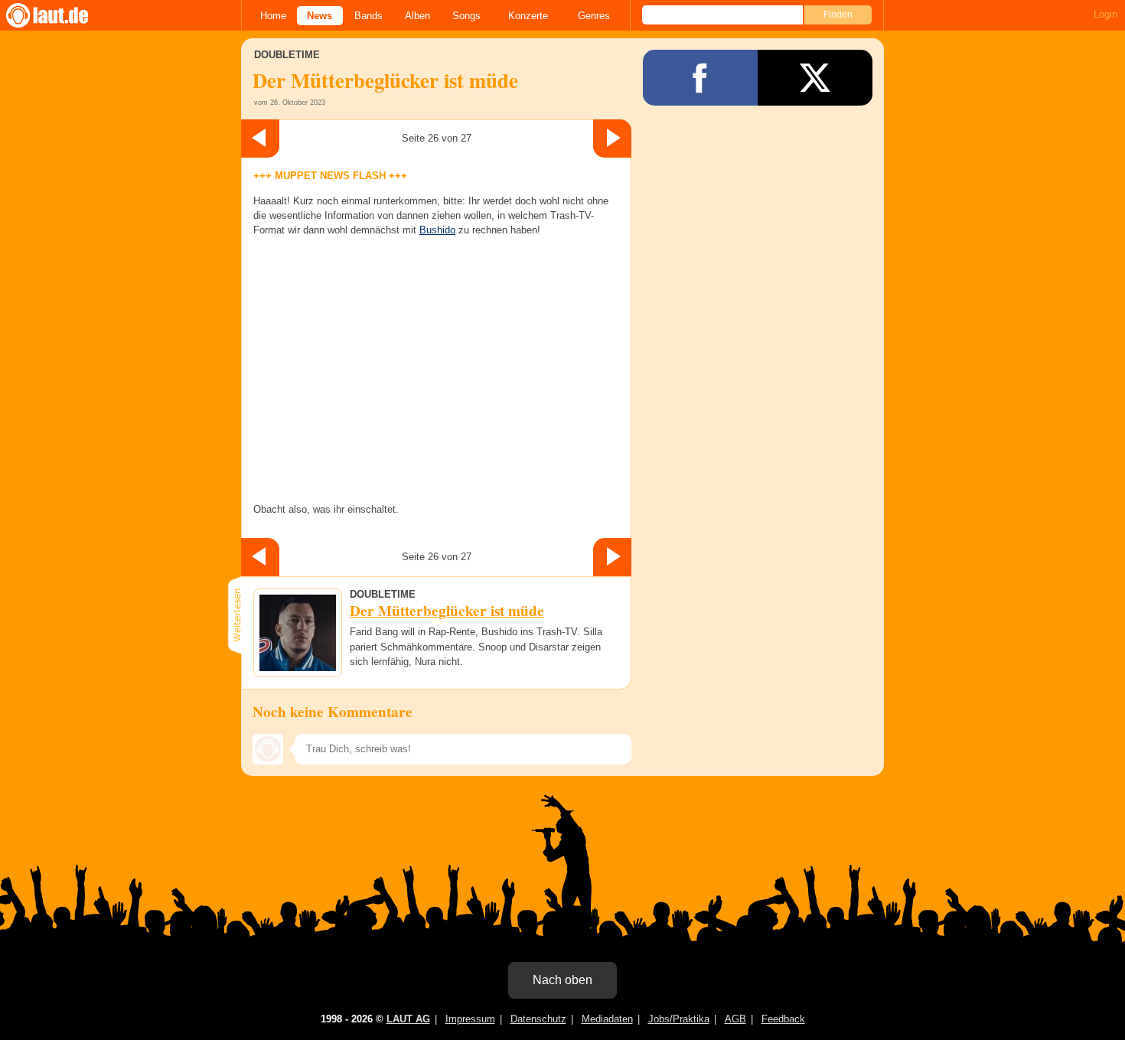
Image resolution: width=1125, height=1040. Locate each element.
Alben (417, 15)
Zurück (260, 138)
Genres (594, 15)
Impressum (470, 1019)
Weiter (612, 138)
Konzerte (528, 15)
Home (273, 15)
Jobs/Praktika (678, 1019)
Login (1105, 14)
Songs (466, 15)
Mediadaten (607, 1019)
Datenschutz (538, 1019)
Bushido (437, 230)
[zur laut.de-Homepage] (61, 15)
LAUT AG (408, 1019)
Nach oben (562, 979)
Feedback (783, 1019)
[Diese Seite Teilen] (700, 78)
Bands (368, 15)
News (319, 15)
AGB (735, 1019)
